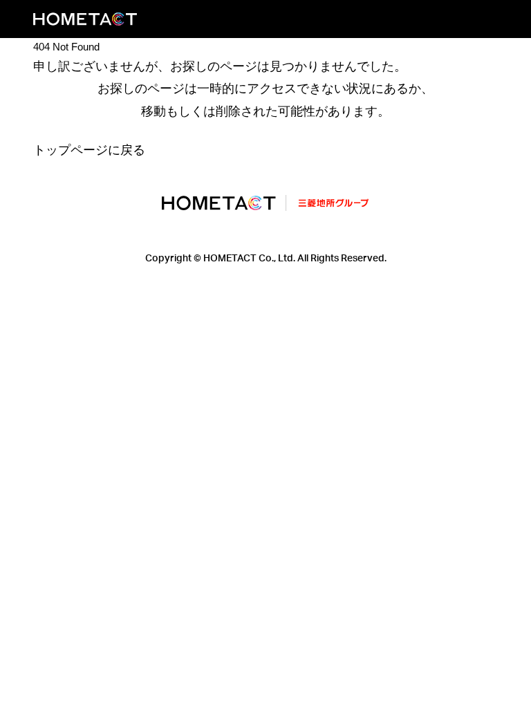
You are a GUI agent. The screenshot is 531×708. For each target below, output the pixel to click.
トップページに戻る (89, 150)
